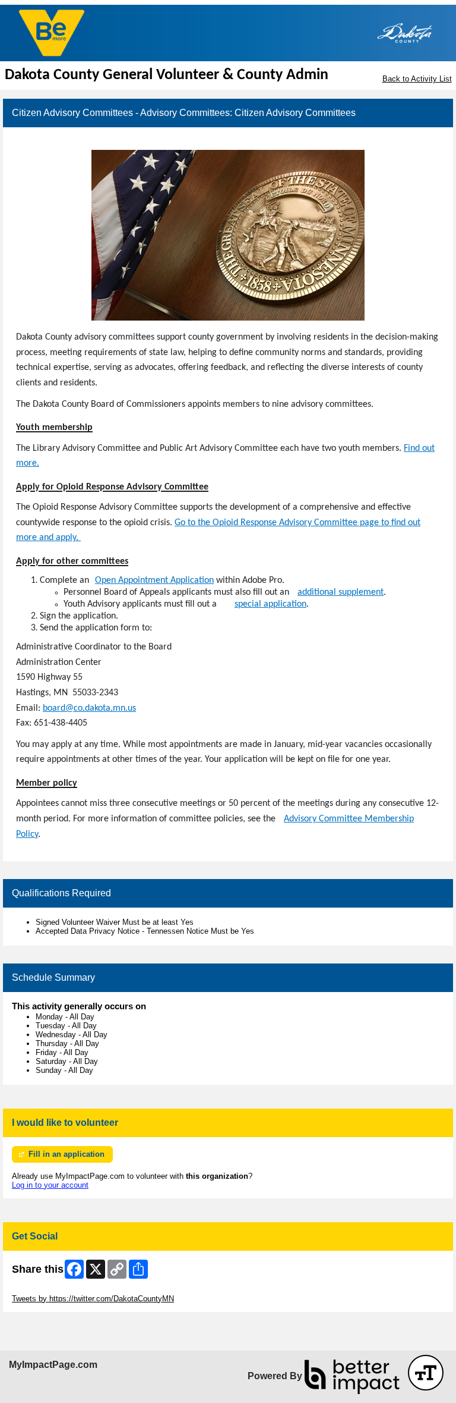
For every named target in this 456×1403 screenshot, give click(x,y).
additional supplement (340, 592)
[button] (426, 1373)
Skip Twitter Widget (45, 1289)
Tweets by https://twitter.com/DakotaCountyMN (93, 1298)
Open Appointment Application (154, 580)
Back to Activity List (417, 78)
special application (270, 604)
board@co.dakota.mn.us (89, 708)
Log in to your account (50, 1185)
